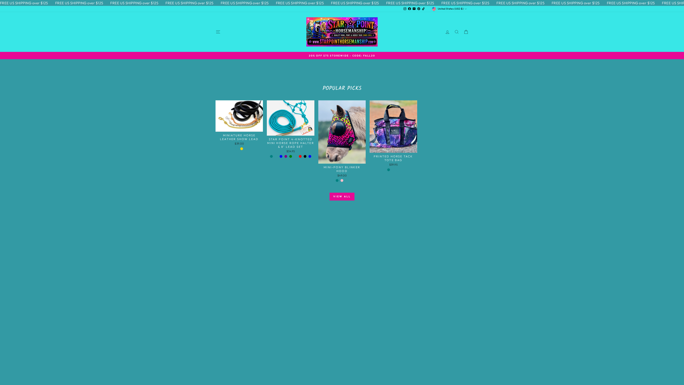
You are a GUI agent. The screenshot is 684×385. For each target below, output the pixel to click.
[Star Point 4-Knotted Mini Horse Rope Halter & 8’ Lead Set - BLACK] (305, 156)
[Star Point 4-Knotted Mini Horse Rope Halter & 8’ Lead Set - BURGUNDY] (295, 156)
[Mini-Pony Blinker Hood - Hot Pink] (342, 180)
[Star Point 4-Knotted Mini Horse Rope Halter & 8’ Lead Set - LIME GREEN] (290, 156)
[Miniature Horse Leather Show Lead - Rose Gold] (241, 148)
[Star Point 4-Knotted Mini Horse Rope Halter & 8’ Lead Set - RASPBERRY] (276, 156)
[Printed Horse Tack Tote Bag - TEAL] (388, 169)
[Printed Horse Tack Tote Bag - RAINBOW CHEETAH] (393, 169)
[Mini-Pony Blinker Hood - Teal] (337, 180)
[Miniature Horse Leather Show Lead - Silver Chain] (237, 148)
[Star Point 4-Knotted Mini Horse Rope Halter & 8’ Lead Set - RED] (300, 156)
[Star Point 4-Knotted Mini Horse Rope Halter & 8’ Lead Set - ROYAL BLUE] (281, 156)
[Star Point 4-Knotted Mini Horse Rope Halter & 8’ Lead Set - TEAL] (271, 156)
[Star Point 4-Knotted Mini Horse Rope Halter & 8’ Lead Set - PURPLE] (285, 156)
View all (342, 196)
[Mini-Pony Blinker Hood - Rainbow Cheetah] (346, 180)
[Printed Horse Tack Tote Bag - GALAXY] (398, 169)
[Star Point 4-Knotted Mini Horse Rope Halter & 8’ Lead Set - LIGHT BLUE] (310, 156)
